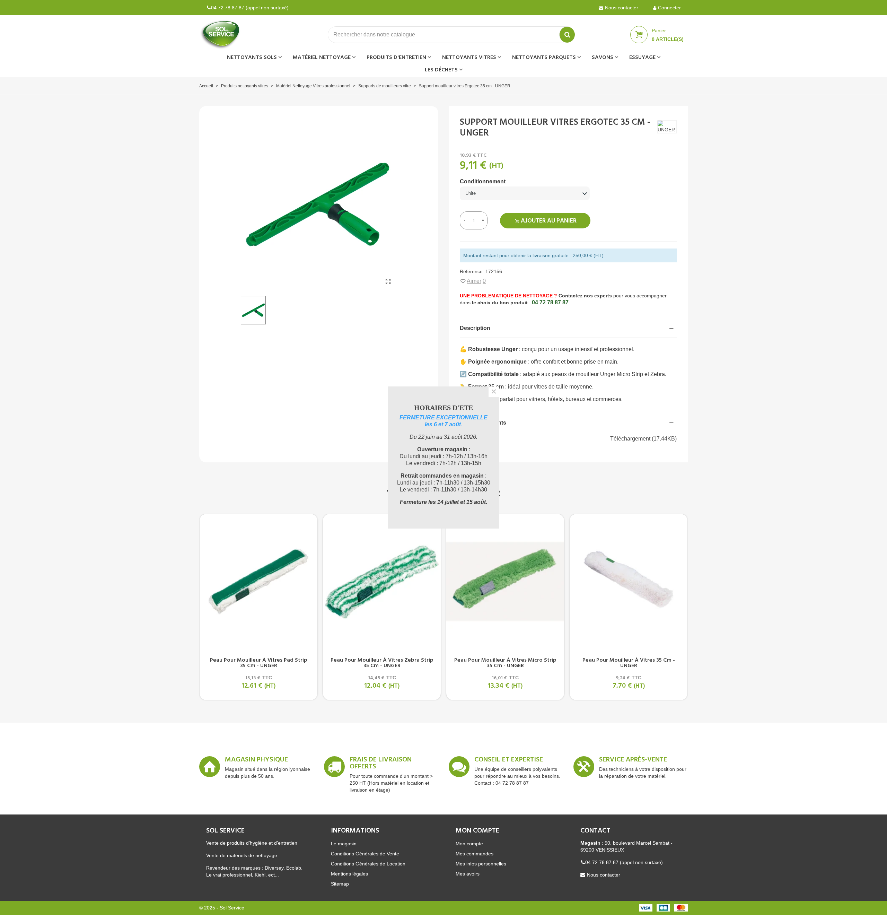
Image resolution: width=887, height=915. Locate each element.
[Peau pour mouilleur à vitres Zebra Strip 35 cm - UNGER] (382, 581)
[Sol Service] (237, 34)
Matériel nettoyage (322, 57)
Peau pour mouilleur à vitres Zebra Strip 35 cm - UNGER (382, 663)
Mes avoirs (468, 874)
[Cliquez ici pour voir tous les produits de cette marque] (667, 126)
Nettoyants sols (252, 57)
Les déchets (441, 70)
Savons (602, 57)
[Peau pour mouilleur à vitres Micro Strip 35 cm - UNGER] (505, 581)
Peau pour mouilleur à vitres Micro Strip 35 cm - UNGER (505, 663)
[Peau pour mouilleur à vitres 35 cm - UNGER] (628, 581)
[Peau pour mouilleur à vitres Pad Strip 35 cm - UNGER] (258, 581)
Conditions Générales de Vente (365, 853)
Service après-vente (633, 760)
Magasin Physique (256, 760)
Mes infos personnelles (481, 863)
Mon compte (469, 843)
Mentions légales (349, 874)
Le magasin (344, 843)
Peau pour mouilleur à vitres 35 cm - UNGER (628, 663)
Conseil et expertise (508, 760)
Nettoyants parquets (544, 57)
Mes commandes (474, 853)
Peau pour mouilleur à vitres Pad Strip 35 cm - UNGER (258, 663)
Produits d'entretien (396, 57)
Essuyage (642, 57)
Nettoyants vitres (469, 57)
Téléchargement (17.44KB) (643, 439)
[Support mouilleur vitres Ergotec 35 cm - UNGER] (388, 282)
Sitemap (340, 884)
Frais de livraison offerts (381, 764)
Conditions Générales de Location (368, 863)
